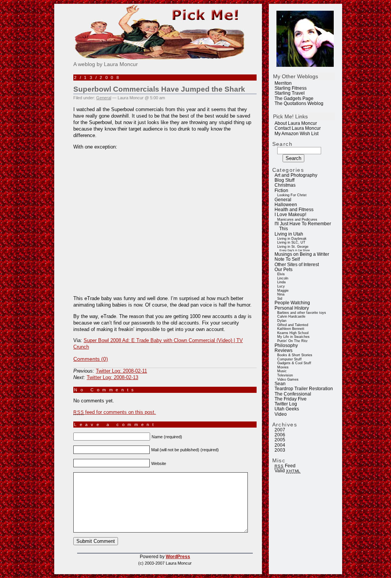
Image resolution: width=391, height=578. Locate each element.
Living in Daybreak (292, 239)
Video (281, 414)
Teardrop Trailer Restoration (304, 388)
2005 (280, 440)
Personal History (292, 308)
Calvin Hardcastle (291, 316)
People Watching (292, 302)
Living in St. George (293, 247)
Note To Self (287, 259)
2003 (280, 450)
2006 (280, 435)
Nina (280, 294)
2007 (280, 430)
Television (285, 375)
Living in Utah (289, 234)
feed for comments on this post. (114, 412)
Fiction (281, 190)
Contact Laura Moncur (298, 128)
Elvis (281, 274)
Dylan (281, 321)
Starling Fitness (291, 88)
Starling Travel (290, 93)
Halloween (286, 204)
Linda (281, 282)
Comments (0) (90, 359)
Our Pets (283, 269)
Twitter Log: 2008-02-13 (112, 377)
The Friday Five (291, 399)
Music (282, 371)
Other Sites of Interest (297, 264)
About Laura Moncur (296, 123)
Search (282, 144)
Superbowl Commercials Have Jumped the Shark (159, 89)
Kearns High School (293, 333)
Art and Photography (296, 175)
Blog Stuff (284, 180)
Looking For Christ (292, 195)
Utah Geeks (287, 409)
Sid (279, 298)
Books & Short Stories (294, 355)
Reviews (283, 350)
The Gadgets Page (294, 98)
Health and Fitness (294, 209)
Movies (283, 367)
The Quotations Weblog (299, 103)
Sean (280, 383)
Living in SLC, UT (291, 242)
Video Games (288, 379)
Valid (288, 470)
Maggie (283, 290)
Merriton (283, 83)
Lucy (281, 286)
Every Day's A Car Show (295, 250)
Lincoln (282, 278)
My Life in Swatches (293, 337)
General (283, 199)
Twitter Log (286, 404)
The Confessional (293, 394)
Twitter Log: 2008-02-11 (121, 371)
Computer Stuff (289, 359)
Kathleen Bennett (290, 329)
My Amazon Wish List (296, 133)
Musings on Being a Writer (302, 254)
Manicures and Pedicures (297, 219)
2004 (280, 445)
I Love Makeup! (290, 214)
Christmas (285, 185)
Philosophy (286, 345)
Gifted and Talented (292, 325)
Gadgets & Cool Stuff (294, 363)
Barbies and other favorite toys (301, 313)
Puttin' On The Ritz (292, 341)
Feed (285, 465)
